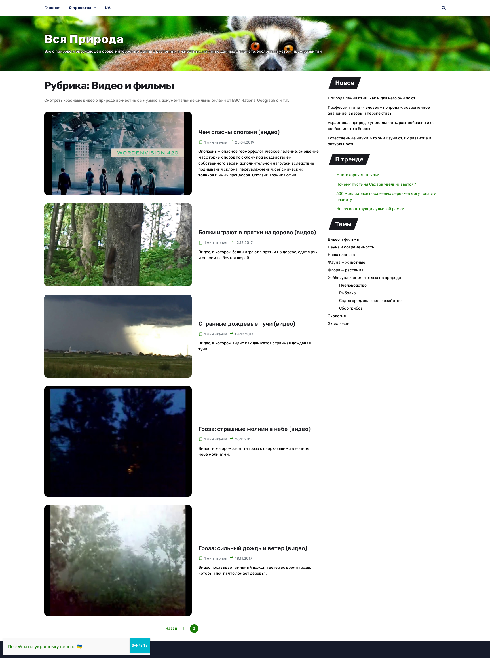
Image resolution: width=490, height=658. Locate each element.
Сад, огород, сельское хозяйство (370, 300)
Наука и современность (351, 247)
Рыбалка (347, 293)
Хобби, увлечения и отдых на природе (364, 277)
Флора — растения (346, 270)
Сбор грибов (351, 308)
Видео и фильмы (343, 239)
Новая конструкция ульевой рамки (370, 208)
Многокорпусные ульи (357, 175)
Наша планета (341, 254)
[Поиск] (444, 8)
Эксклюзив (338, 323)
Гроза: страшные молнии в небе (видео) (254, 428)
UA (108, 7)
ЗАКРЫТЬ (139, 646)
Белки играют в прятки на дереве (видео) (257, 232)
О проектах (80, 7)
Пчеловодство (353, 285)
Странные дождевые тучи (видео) (246, 323)
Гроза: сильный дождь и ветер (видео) (252, 548)
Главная (52, 7)
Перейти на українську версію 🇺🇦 (45, 646)
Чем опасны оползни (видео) (239, 132)
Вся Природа (84, 39)
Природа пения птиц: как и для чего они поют (371, 98)
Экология (337, 316)
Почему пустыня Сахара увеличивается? (376, 184)
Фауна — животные (346, 262)
